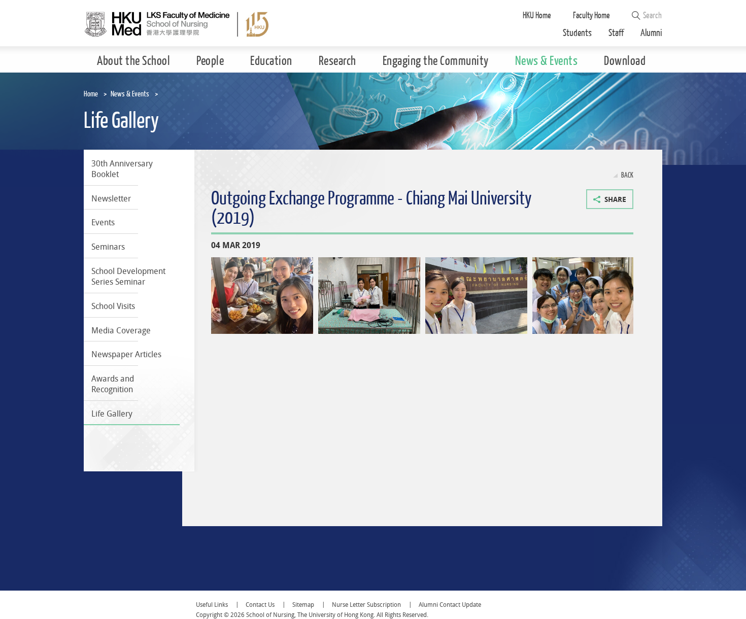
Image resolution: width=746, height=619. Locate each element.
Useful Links (212, 604)
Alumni (651, 33)
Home (91, 94)
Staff (616, 33)
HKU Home (537, 15)
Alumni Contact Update (450, 604)
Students (577, 33)
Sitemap (303, 604)
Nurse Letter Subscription (366, 604)
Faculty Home (591, 15)
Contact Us (260, 604)
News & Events (130, 94)
